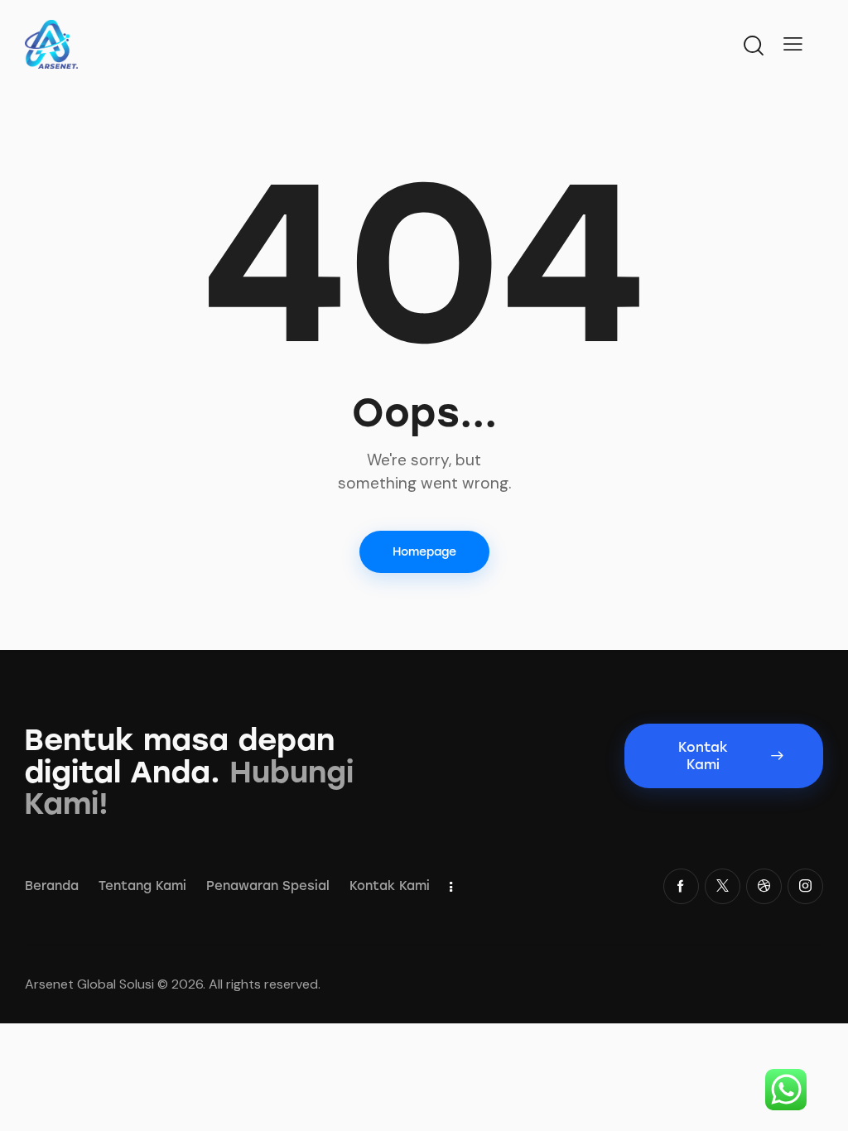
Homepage (424, 552)
